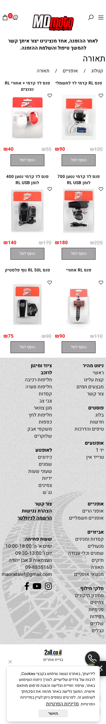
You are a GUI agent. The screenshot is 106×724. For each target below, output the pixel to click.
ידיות (47, 478)
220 (98, 243)
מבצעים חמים (90, 386)
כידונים (45, 457)
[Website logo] (53, 22)
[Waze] (15, 19)
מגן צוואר (43, 407)
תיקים (98, 560)
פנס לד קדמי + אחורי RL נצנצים (27, 86)
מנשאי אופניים (89, 574)
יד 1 (100, 450)
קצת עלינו (94, 379)
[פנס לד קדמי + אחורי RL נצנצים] (27, 140)
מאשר (53, 713)
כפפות (45, 422)
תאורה (94, 59)
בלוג (99, 414)
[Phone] (92, 659)
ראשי (98, 372)
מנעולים (96, 546)
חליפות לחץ (40, 414)
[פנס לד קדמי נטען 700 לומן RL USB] (79, 234)
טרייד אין (95, 457)
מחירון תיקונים (89, 595)
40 (11, 149)
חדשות (97, 422)
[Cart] (5, 19)
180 (63, 242)
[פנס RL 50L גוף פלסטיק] (27, 327)
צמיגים (45, 485)
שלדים (97, 623)
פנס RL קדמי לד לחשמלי (78, 83)
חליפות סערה (38, 386)
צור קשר (95, 393)
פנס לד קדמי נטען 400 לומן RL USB (27, 179)
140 (12, 242)
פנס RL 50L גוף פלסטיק (27, 270)
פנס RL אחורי (78, 270)
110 (98, 336)
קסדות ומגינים (89, 539)
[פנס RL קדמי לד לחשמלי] (79, 140)
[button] (79, 160)
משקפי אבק (39, 429)
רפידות (97, 616)
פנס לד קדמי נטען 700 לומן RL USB (78, 179)
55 (48, 149)
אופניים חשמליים (86, 518)
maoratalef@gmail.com (27, 574)
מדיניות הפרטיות (62, 703)
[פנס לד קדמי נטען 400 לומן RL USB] (27, 234)
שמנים (45, 464)
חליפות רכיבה (38, 379)
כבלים (98, 630)
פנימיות (96, 609)
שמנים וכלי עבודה (86, 553)
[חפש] (90, 19)
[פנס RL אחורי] (79, 327)
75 (11, 336)
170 (47, 243)
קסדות (45, 393)
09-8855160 (38, 567)
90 (62, 149)
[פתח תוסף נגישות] (100, 668)
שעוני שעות (40, 471)
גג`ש (47, 492)
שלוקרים (43, 436)
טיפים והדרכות (89, 429)
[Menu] (101, 19)
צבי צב (45, 400)
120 (98, 149)
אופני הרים (93, 510)
